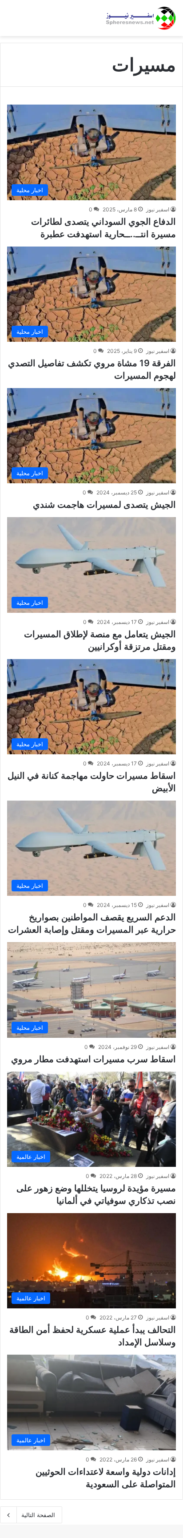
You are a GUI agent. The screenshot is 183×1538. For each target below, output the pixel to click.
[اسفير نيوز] (140, 18)
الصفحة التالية (38, 1514)
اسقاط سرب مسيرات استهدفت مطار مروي (93, 1059)
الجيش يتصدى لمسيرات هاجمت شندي (104, 504)
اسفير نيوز (157, 209)
